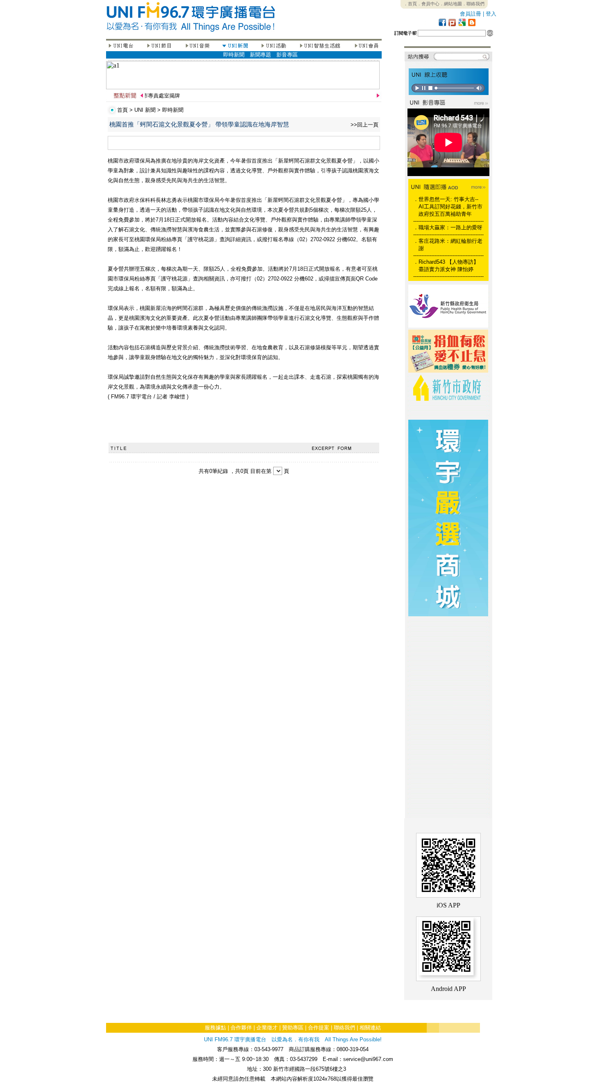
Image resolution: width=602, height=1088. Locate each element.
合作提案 (318, 1028)
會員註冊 (470, 14)
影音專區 (287, 55)
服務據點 (215, 1028)
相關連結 (370, 1028)
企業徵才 (267, 1028)
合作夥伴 (241, 1028)
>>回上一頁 (364, 125)
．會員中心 (428, 3)
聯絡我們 (344, 1028)
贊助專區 (292, 1028)
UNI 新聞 (145, 110)
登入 (491, 14)
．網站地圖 (450, 3)
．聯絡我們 (473, 3)
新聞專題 (260, 55)
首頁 (122, 110)
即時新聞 (233, 55)
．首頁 (410, 3)
